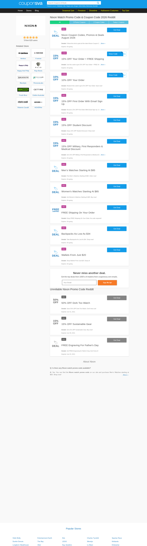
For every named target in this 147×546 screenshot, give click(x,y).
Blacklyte (23, 83)
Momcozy (89, 6)
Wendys (90, 541)
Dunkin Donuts (18, 541)
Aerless (23, 58)
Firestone (82, 11)
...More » (102, 43)
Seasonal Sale (68, 11)
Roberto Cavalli (23, 107)
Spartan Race (117, 538)
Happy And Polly (23, 71)
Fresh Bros (23, 95)
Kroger (76, 6)
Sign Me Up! (107, 282)
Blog (37, 11)
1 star (24, 37)
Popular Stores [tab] (73, 528)
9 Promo (79, 22)
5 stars (36, 37)
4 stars (33, 37)
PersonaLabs (38, 83)
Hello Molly (82, 6)
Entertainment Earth (44, 538)
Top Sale (125, 11)
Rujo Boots (38, 71)
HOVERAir (38, 107)
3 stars (30, 37)
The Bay (40, 541)
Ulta (64, 6)
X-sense (38, 58)
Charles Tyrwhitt (93, 538)
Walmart (59, 6)
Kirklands (115, 541)
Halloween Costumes (109, 11)
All (60, 22)
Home (20, 11)
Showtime (93, 11)
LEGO (64, 541)
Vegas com (69, 6)
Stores (28, 11)
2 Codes (99, 22)
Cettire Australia (38, 95)
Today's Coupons (118, 22)
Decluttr (95, 6)
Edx (63, 538)
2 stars (27, 37)
